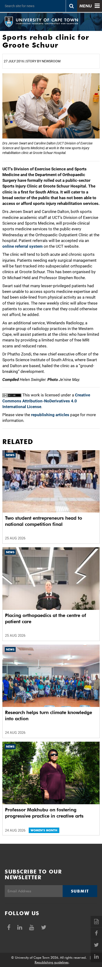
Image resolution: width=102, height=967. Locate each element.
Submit (80, 891)
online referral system (22, 246)
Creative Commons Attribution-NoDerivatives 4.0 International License (46, 401)
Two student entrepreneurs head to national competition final (43, 521)
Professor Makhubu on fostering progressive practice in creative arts (44, 813)
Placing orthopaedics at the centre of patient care (45, 618)
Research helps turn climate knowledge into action (48, 715)
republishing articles (50, 414)
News (10, 455)
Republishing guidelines (52, 962)
